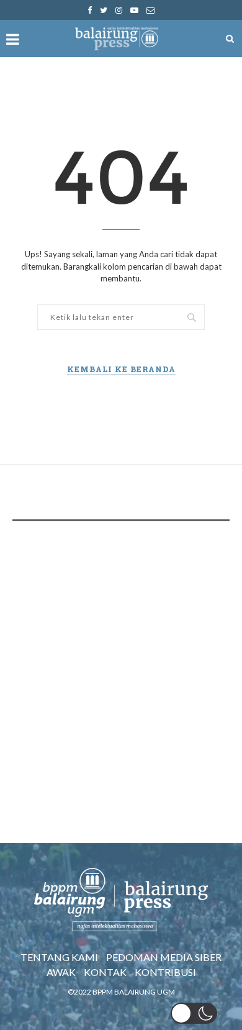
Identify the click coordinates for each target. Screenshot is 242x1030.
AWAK (61, 972)
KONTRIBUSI (165, 972)
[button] (194, 1013)
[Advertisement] (121, 661)
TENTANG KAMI (59, 957)
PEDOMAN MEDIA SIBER (164, 957)
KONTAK (105, 972)
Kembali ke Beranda (121, 369)
